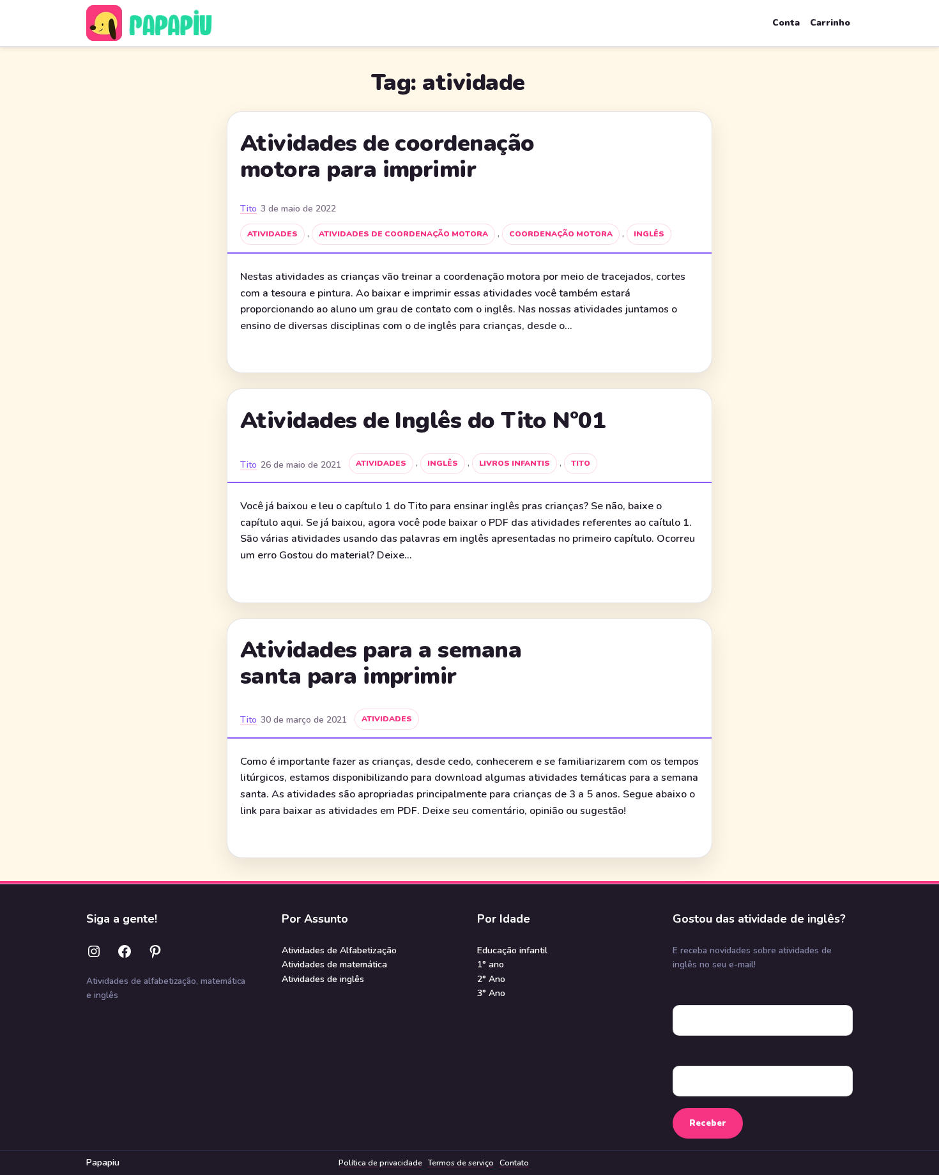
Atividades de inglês (323, 979)
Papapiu (102, 1162)
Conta (786, 23)
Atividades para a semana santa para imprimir (380, 663)
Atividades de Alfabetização (339, 950)
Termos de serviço (461, 1163)
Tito (248, 209)
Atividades (272, 234)
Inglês (649, 234)
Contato (514, 1163)
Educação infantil (512, 950)
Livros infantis (514, 463)
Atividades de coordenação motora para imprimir (387, 157)
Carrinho (830, 23)
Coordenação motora (561, 234)
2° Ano (491, 979)
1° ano (490, 964)
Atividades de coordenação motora (403, 234)
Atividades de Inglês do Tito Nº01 (423, 421)
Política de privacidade (380, 1163)
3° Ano (491, 993)
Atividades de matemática (334, 964)
